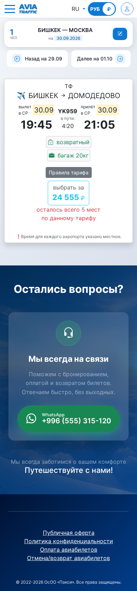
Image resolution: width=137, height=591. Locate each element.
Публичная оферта (68, 532)
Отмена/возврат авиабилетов (68, 557)
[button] (10, 8)
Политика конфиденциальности (68, 541)
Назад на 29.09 (43, 59)
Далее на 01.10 (94, 59)
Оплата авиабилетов (68, 549)
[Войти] (127, 8)
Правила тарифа (69, 172)
